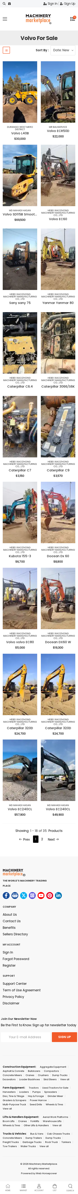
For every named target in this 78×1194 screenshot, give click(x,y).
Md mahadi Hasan (20, 210)
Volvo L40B (20, 133)
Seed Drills (36, 1104)
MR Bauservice (58, 127)
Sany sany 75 (20, 303)
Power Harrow (38, 1100)
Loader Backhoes (29, 1079)
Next (51, 839)
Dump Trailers (34, 1138)
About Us (10, 914)
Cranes (30, 1075)
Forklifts (34, 1121)
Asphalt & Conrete (13, 1071)
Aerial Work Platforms (55, 1117)
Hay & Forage (36, 1096)
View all (64, 1079)
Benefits (9, 927)
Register (9, 965)
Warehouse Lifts (52, 1121)
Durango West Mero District (20, 128)
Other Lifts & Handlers (36, 1125)
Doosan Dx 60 (58, 556)
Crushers (43, 1075)
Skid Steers (50, 1079)
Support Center (15, 983)
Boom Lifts (9, 1121)
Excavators (9, 1079)
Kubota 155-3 (20, 556)
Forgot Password (16, 959)
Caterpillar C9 (58, 470)
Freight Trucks (11, 1142)
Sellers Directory (15, 934)
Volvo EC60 (58, 219)
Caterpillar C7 (20, 470)
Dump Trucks (59, 1075)
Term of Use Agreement (22, 990)
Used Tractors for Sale (55, 1088)
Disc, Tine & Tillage (13, 1096)
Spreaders (50, 1092)
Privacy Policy (13, 997)
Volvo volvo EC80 (20, 642)
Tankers (66, 1142)
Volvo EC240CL (20, 809)
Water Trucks (28, 1146)
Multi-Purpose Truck (14, 1104)
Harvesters (9, 1092)
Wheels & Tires (54, 1104)
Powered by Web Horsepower (39, 1173)
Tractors (34, 1088)
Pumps (36, 1092)
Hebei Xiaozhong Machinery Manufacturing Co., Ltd (58, 212)
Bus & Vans (36, 1134)
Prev (26, 839)
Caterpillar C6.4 (20, 386)
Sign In (52, 3)
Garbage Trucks (32, 1142)
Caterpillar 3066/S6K (58, 386)
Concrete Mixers (12, 1075)
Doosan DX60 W (58, 642)
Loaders (24, 1092)
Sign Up (69, 3)
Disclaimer (11, 1003)
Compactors (51, 1071)
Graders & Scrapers (14, 1100)
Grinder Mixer (55, 1096)
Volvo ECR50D (58, 131)
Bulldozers (34, 1071)
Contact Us (12, 921)
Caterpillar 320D (20, 728)
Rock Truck (51, 1142)
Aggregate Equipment (53, 1067)
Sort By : (42, 50)
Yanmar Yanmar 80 (58, 303)
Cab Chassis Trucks (58, 1134)
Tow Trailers (10, 1146)
